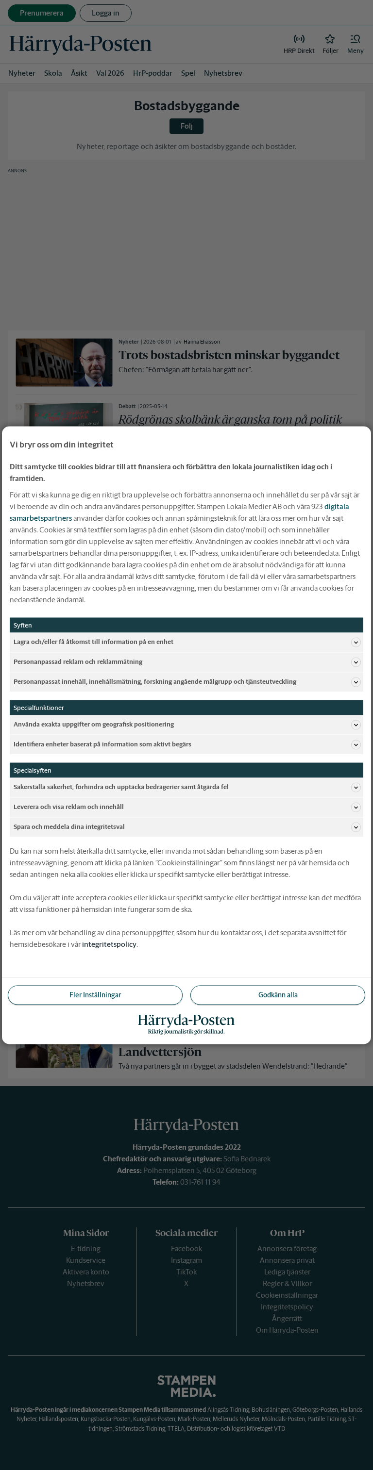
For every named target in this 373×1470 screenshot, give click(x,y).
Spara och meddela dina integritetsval (69, 827)
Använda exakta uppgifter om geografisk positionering (94, 724)
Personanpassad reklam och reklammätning (78, 662)
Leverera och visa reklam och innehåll (69, 807)
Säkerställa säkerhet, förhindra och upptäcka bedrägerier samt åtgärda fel (121, 787)
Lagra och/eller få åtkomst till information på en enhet (93, 642)
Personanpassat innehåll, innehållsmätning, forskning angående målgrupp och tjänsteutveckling (155, 681)
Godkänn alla (278, 994)
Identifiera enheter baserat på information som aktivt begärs (102, 744)
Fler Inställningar (95, 994)
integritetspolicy (109, 943)
